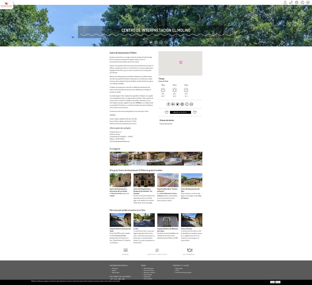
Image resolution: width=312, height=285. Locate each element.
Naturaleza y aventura (149, 272)
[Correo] (166, 43)
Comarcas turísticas (149, 270)
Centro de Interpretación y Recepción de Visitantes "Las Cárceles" (142, 191)
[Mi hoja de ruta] (291, 2)
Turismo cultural (148, 274)
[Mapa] (285, 2)
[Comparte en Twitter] (151, 43)
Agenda (125, 254)
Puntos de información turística (184, 272)
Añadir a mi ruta (180, 112)
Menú (308, 2)
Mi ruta (177, 270)
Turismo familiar (148, 279)
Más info (278, 282)
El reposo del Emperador (166, 124)
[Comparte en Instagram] (156, 43)
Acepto (272, 282)
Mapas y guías (179, 268)
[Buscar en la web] (296, 2)
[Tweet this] (177, 105)
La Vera (135, 229)
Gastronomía (189, 254)
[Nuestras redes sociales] (302, 2)
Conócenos (115, 268)
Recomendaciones (148, 268)
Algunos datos (115, 272)
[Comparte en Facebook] (146, 43)
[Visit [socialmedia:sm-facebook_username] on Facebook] (168, 105)
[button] (181, 62)
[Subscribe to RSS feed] (161, 43)
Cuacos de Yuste (186, 229)
